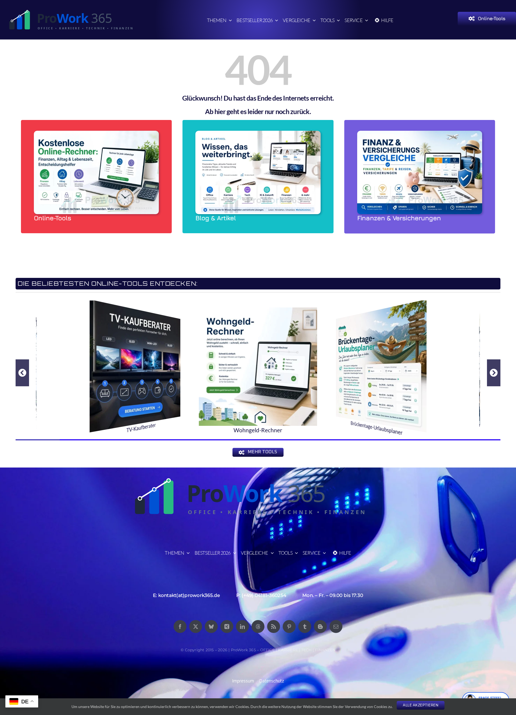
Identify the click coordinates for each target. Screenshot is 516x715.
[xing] (226, 626)
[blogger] (320, 626)
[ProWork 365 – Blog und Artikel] (257, 133)
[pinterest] (289, 626)
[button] (22, 372)
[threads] (258, 626)
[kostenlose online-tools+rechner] (96, 133)
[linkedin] (242, 626)
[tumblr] (304, 626)
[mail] (335, 626)
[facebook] (180, 626)
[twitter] (195, 626)
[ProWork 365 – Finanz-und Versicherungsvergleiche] (419, 133)
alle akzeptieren (420, 705)
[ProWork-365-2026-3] (75, 11)
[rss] (273, 626)
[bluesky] (211, 626)
